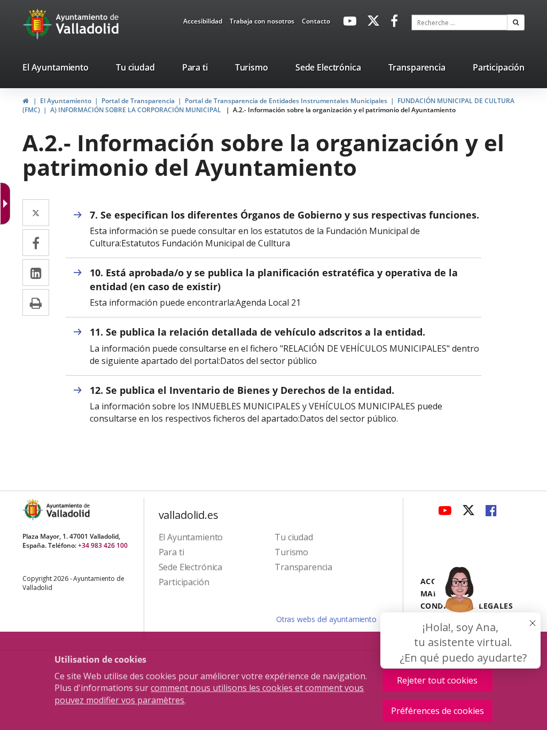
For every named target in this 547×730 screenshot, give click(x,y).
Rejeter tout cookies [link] (437, 680)
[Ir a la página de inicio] (38, 24)
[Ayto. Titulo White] (87, 24)
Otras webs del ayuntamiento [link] (326, 619)
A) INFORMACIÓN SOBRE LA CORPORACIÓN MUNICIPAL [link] (136, 109)
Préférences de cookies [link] (437, 711)
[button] (516, 22)
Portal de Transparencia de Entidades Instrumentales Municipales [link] (286, 100)
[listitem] (55, 69)
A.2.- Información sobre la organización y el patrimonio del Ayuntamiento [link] (344, 109)
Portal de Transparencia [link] (138, 100)
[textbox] (459, 22)
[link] (202, 23)
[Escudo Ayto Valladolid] (33, 510)
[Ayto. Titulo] (67, 510)
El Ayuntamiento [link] (65, 100)
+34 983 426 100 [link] (103, 545)
